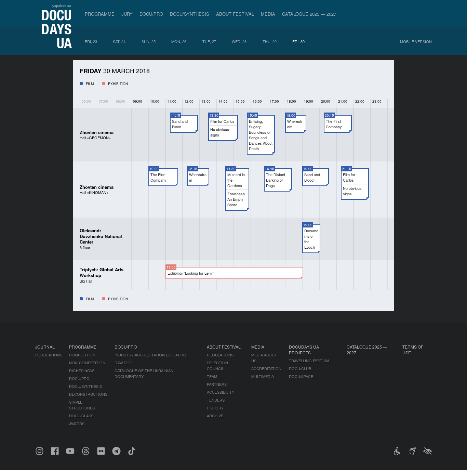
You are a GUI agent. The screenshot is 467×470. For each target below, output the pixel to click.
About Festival (235, 14)
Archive (215, 415)
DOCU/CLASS (81, 415)
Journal (45, 347)
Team (212, 376)
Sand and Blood (180, 123)
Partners (217, 384)
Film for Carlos (222, 121)
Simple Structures (82, 404)
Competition (82, 354)
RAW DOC (123, 362)
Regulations (220, 354)
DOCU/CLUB (300, 368)
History (215, 407)
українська (61, 5)
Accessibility (220, 392)
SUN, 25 (149, 41)
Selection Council (217, 365)
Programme (100, 14)
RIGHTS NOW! (82, 370)
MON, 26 (178, 41)
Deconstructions (88, 394)
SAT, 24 (119, 41)
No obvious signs (219, 132)
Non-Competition (87, 362)
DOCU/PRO (151, 14)
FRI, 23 (91, 41)
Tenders (216, 400)
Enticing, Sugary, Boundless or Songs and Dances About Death (260, 134)
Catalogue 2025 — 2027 (309, 14)
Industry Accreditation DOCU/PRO (150, 354)
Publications (48, 354)
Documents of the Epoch (311, 239)
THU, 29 (270, 41)
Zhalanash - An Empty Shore (237, 199)
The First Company (334, 123)
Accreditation (266, 368)
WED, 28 (239, 41)
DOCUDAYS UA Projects (304, 349)
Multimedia (262, 376)
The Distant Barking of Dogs (275, 180)
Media (268, 14)
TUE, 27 (209, 41)
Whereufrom (295, 123)
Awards (76, 423)
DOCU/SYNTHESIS (189, 14)
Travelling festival (309, 360)
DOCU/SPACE (301, 376)
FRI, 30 (298, 41)
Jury (127, 14)
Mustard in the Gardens (236, 180)
